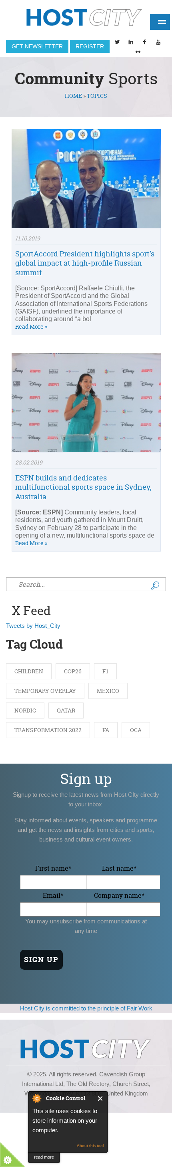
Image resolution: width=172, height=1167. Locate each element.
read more (44, 1157)
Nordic (25, 710)
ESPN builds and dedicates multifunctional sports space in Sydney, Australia (83, 487)
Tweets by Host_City (33, 625)
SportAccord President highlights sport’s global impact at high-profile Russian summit (84, 263)
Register (90, 46)
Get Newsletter (37, 46)
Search (155, 585)
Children (28, 671)
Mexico (108, 691)
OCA (136, 730)
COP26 (73, 671)
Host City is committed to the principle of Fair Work (86, 1008)
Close (100, 1098)
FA (105, 730)
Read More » (31, 326)
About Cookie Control (36, 1098)
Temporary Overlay (45, 691)
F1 (105, 671)
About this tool (90, 1145)
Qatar (66, 710)
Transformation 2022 (48, 730)
